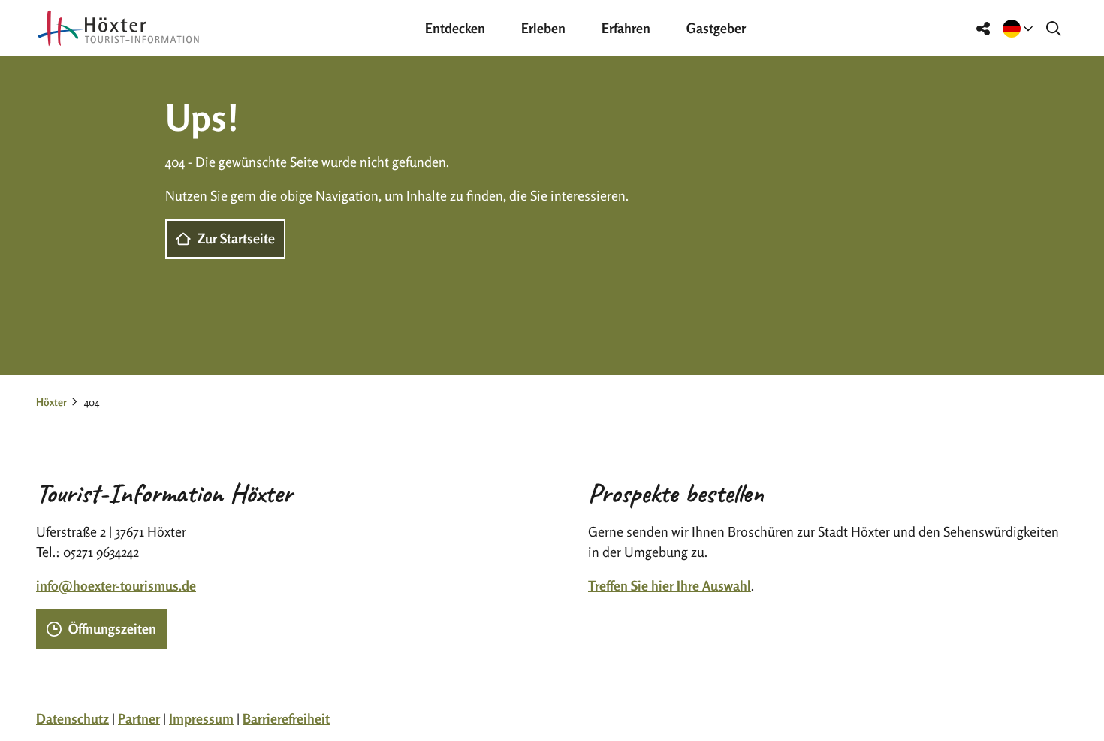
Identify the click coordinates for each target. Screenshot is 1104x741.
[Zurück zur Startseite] (118, 28)
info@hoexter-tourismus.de (116, 585)
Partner (139, 718)
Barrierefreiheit (286, 718)
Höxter (51, 401)
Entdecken (455, 28)
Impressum (201, 718)
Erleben (543, 28)
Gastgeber (716, 28)
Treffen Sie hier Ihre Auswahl (669, 585)
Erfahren (626, 28)
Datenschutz (72, 718)
